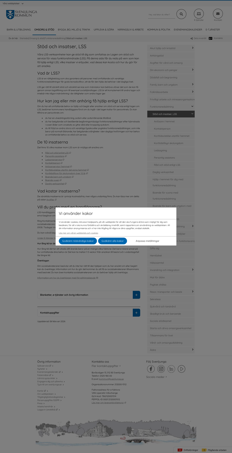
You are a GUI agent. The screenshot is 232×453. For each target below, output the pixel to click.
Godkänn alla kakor (113, 240)
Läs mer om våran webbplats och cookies (78, 233)
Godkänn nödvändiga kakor (78, 240)
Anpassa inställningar (147, 240)
